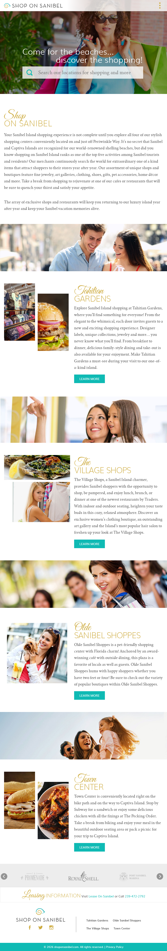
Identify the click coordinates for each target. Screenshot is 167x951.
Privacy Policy (114, 947)
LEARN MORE (89, 378)
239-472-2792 (135, 896)
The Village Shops (97, 928)
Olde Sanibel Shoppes (127, 920)
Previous (4, 876)
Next (160, 876)
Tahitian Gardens (97, 920)
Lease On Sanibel (101, 896)
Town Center (122, 928)
